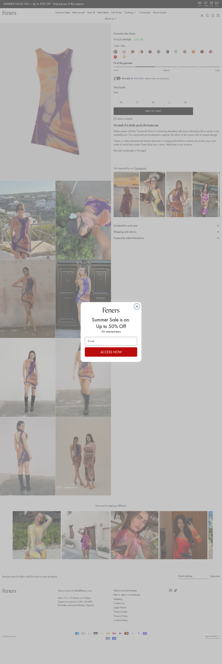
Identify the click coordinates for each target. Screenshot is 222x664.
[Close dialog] (137, 307)
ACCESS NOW (111, 352)
